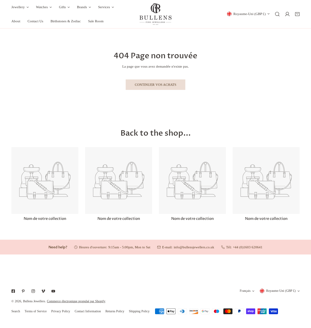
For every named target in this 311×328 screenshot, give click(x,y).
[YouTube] (53, 291)
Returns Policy (114, 311)
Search (15, 311)
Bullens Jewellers (34, 301)
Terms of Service (36, 311)
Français (245, 290)
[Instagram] (33, 291)
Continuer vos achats (155, 84)
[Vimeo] (43, 291)
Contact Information (88, 311)
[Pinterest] (23, 291)
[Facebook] (13, 291)
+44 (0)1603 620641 (248, 247)
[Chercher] (277, 14)
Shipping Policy (139, 311)
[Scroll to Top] (302, 303)
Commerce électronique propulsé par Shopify (76, 301)
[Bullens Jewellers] (155, 14)
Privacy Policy (60, 311)
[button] (297, 14)
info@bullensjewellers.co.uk (194, 247)
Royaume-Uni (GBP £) (249, 14)
